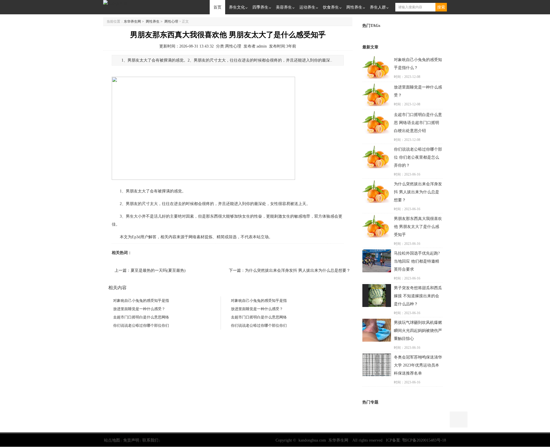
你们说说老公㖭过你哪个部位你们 (141, 325)
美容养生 (284, 7)
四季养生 (260, 7)
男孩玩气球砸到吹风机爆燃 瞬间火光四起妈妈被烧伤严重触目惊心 (418, 330)
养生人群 (378, 7)
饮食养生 (331, 7)
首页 (217, 7)
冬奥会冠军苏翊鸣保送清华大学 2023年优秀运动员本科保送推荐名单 (418, 365)
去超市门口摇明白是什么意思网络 (141, 317)
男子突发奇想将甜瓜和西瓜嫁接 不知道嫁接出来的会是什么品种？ (418, 296)
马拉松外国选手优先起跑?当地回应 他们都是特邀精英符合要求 (417, 261)
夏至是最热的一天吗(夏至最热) (158, 270)
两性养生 (354, 7)
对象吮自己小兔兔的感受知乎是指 (141, 300)
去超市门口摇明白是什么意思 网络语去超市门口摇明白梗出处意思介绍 (418, 123)
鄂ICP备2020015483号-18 (424, 440)
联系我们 (150, 440)
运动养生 (307, 7)
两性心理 (171, 21)
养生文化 (237, 7)
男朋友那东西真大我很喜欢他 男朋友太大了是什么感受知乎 (418, 226)
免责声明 (131, 440)
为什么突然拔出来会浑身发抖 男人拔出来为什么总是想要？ (297, 270)
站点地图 (112, 440)
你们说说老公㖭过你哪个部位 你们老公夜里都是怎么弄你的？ (418, 157)
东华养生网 (132, 21)
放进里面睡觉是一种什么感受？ (139, 309)
